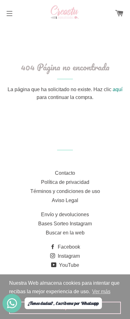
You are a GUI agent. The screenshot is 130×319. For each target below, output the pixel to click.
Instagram (68, 256)
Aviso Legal (65, 200)
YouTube (68, 265)
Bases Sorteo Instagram (65, 223)
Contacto (65, 173)
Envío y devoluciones (65, 214)
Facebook (68, 247)
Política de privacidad (65, 182)
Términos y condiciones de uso (65, 191)
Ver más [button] (101, 291)
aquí (117, 89)
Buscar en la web (65, 232)
